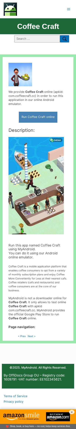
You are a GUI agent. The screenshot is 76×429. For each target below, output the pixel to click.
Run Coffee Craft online (38, 117)
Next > (32, 336)
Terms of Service (15, 396)
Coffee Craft (38, 26)
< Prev (22, 336)
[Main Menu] (68, 9)
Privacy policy (13, 401)
